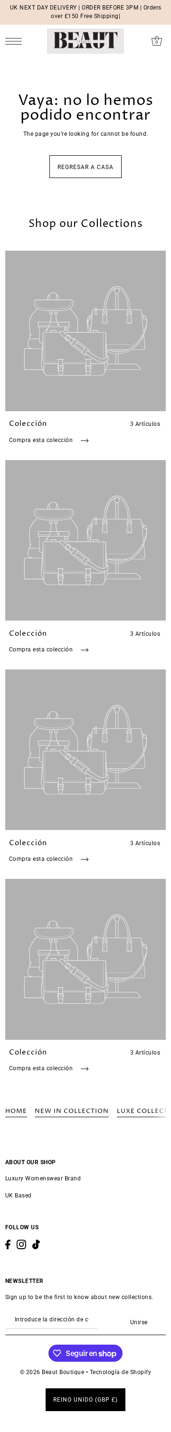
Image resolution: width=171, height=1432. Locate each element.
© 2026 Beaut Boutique (53, 1372)
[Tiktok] (36, 1244)
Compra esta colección (42, 440)
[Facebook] (7, 1244)
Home (16, 1111)
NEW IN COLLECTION (72, 1111)
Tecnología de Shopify (121, 1372)
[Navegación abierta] (16, 41)
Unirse (139, 1322)
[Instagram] (21, 1244)
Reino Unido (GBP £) (85, 1399)
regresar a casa (85, 167)
